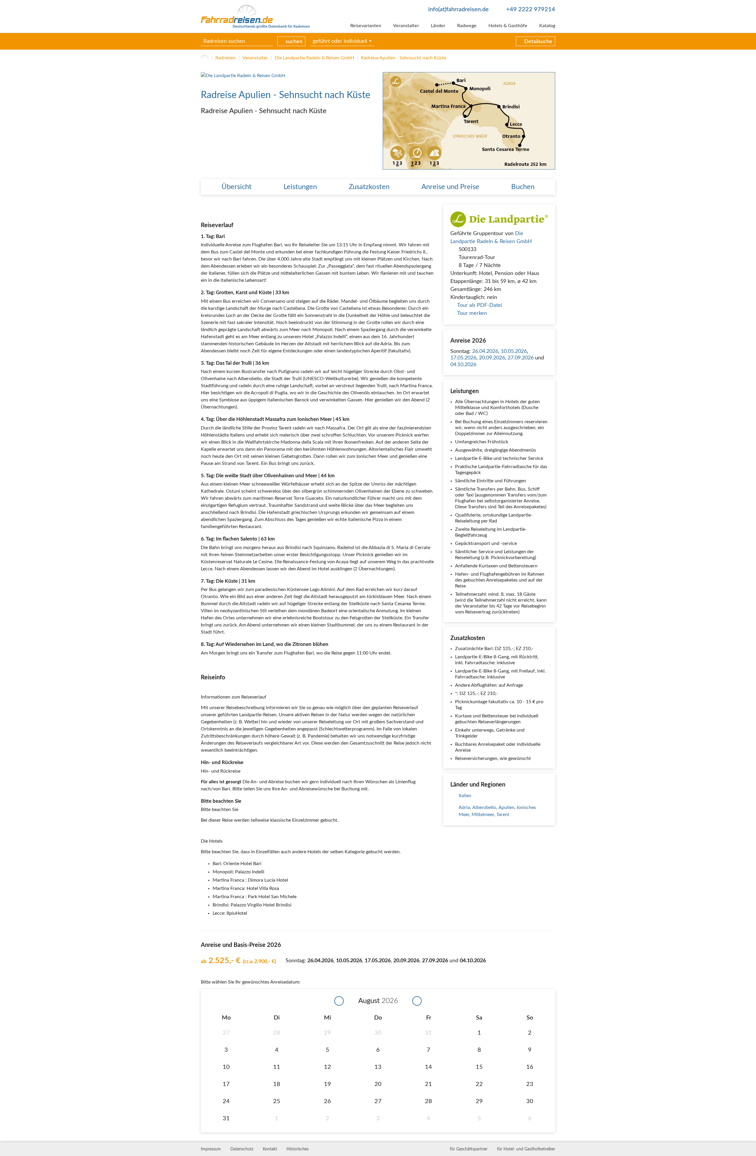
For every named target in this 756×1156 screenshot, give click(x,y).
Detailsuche (538, 41)
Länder (438, 25)
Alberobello (484, 807)
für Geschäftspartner (469, 1149)
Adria (464, 807)
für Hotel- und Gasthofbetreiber (526, 1149)
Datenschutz (241, 1149)
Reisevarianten (365, 25)
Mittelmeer (483, 814)
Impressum (211, 1149)
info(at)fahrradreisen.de (458, 9)
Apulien (506, 807)
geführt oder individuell (340, 41)
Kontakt (270, 1149)
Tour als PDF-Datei (479, 305)
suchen (294, 41)
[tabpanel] (469, 120)
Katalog (547, 25)
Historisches (297, 1149)
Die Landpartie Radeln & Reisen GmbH (314, 58)
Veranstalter (406, 25)
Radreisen (225, 58)
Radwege (467, 25)
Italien (465, 795)
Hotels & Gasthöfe (507, 25)
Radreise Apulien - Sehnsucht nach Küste (403, 58)
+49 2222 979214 (530, 9)
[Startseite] (204, 57)
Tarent (502, 814)
